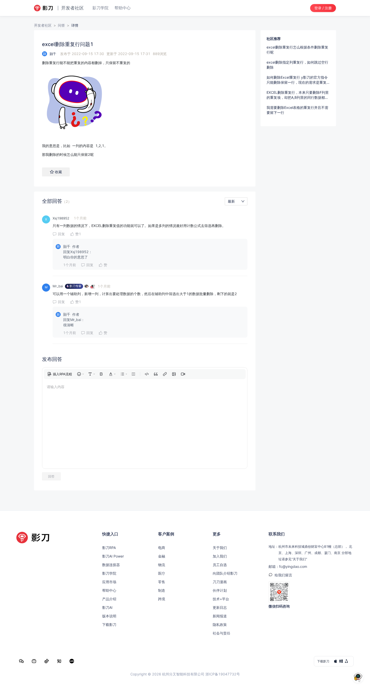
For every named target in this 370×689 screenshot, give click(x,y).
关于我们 (220, 547)
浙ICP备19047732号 (222, 674)
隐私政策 (220, 624)
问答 (61, 25)
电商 (161, 547)
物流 (161, 565)
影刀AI (107, 607)
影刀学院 (109, 573)
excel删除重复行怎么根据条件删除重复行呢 (297, 49)
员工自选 (220, 565)
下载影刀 (109, 624)
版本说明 (109, 616)
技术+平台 (221, 599)
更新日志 (220, 607)
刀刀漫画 (220, 582)
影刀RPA (109, 547)
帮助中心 (109, 590)
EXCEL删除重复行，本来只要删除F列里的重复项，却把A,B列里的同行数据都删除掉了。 (298, 95)
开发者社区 (43, 25)
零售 (161, 582)
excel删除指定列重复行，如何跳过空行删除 (297, 64)
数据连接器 (111, 565)
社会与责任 (221, 633)
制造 (161, 590)
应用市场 (109, 582)
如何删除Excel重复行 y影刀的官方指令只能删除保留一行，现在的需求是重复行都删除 (298, 80)
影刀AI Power (113, 556)
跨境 (161, 599)
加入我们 (220, 556)
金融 (161, 556)
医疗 (161, 573)
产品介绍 (109, 599)
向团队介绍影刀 (225, 573)
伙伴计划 (220, 590)
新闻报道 (220, 616)
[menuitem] (59, 374)
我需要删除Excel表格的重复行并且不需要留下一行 (297, 110)
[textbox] (144, 108)
